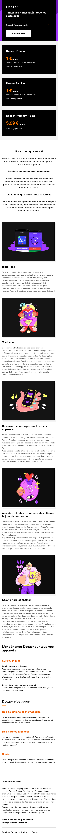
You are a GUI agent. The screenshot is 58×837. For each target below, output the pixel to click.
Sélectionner (18, 33)
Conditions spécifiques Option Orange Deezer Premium (17, 821)
